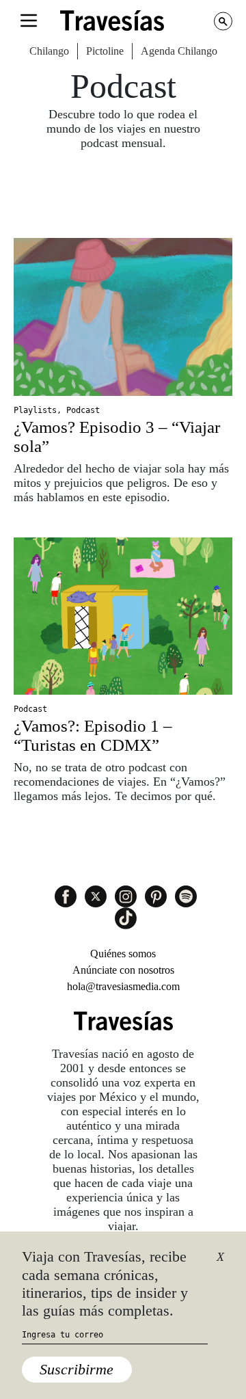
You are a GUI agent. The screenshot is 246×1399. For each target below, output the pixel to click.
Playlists (35, 410)
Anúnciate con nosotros (123, 970)
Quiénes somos (123, 953)
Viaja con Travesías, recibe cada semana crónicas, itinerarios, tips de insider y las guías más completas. (105, 1283)
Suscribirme (76, 1369)
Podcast (83, 410)
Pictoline (105, 51)
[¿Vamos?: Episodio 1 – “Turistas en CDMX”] (123, 616)
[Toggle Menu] (29, 20)
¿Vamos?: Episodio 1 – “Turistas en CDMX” (93, 735)
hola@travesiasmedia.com (123, 986)
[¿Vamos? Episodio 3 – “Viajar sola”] (123, 317)
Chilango (49, 51)
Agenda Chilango (179, 51)
